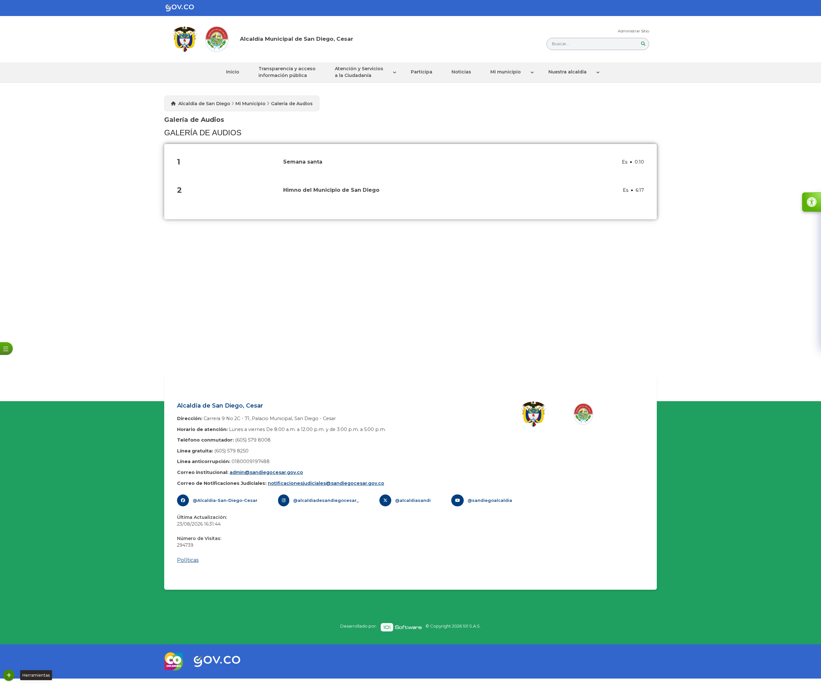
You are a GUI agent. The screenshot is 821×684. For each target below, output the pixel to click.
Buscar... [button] (560, 43)
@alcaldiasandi (413, 500)
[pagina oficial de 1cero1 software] (401, 627)
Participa (421, 72)
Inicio (232, 72)
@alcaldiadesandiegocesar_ (326, 500)
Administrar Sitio (633, 31)
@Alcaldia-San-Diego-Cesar (225, 500)
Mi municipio (505, 72)
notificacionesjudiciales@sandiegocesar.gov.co (326, 483)
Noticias (461, 72)
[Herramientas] (8, 675)
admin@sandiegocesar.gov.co (266, 472)
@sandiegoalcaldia (490, 500)
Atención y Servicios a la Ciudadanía (359, 72)
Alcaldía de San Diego (204, 103)
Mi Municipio (250, 103)
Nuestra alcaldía (567, 72)
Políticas (188, 560)
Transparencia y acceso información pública (287, 72)
